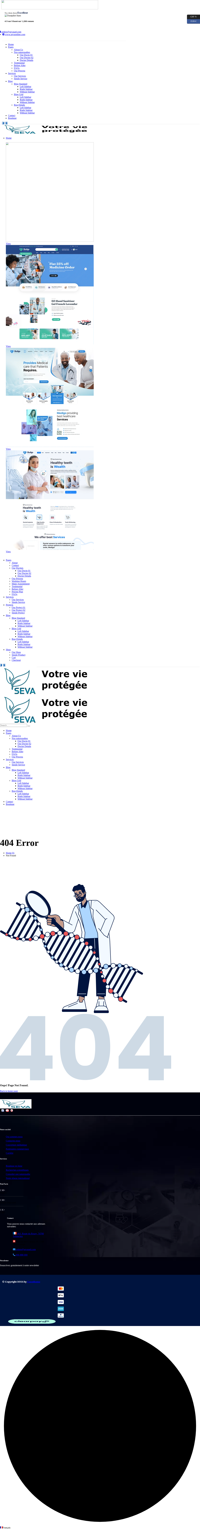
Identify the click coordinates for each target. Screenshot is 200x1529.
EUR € (191, 20)
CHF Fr (192, 16)
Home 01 (10, 853)
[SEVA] (48, 694)
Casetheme (33, 1281)
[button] (100, 1527)
